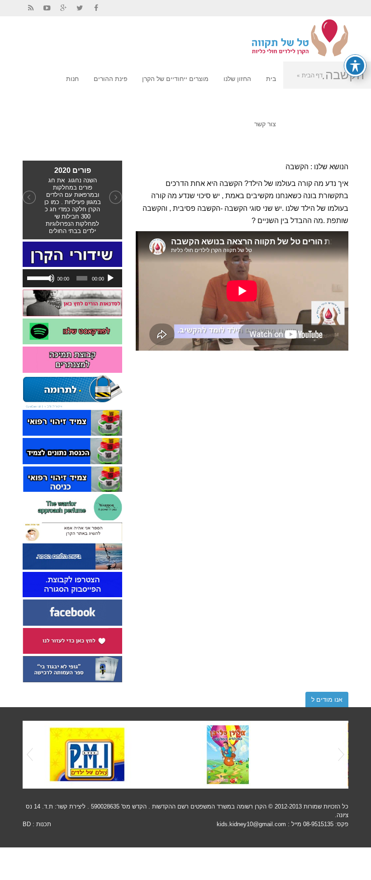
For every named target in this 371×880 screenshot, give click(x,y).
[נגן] (110, 278)
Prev (30, 754)
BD (27, 824)
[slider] (36, 277)
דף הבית (312, 75)
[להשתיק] (50, 278)
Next (341, 754)
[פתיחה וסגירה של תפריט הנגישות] (355, 65)
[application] (72, 278)
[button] (30, 200)
